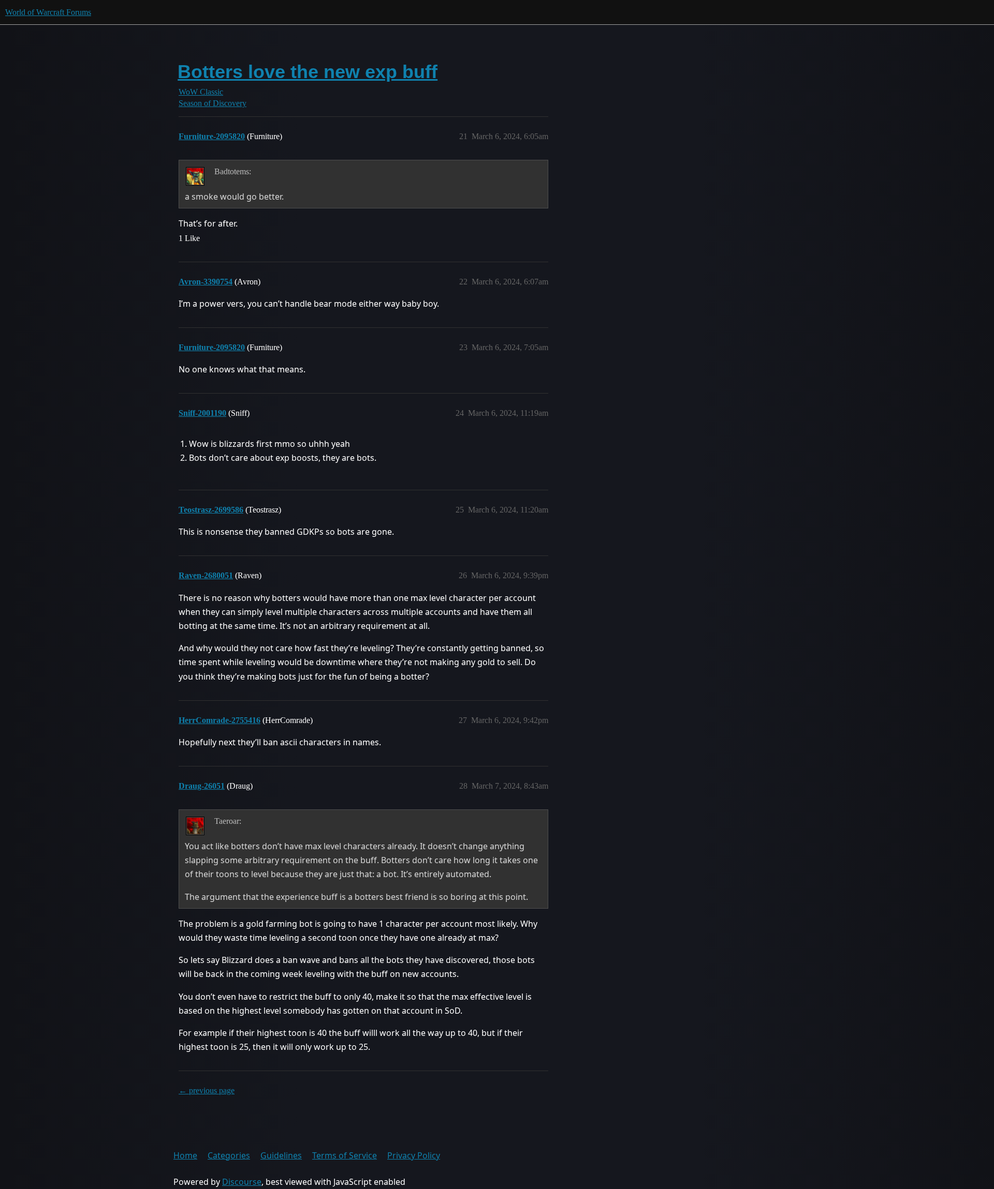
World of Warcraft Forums (48, 12)
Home (185, 1155)
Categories (229, 1155)
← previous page (207, 1090)
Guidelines (281, 1155)
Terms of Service (344, 1155)
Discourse (241, 1181)
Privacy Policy (413, 1155)
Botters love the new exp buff (307, 71)
